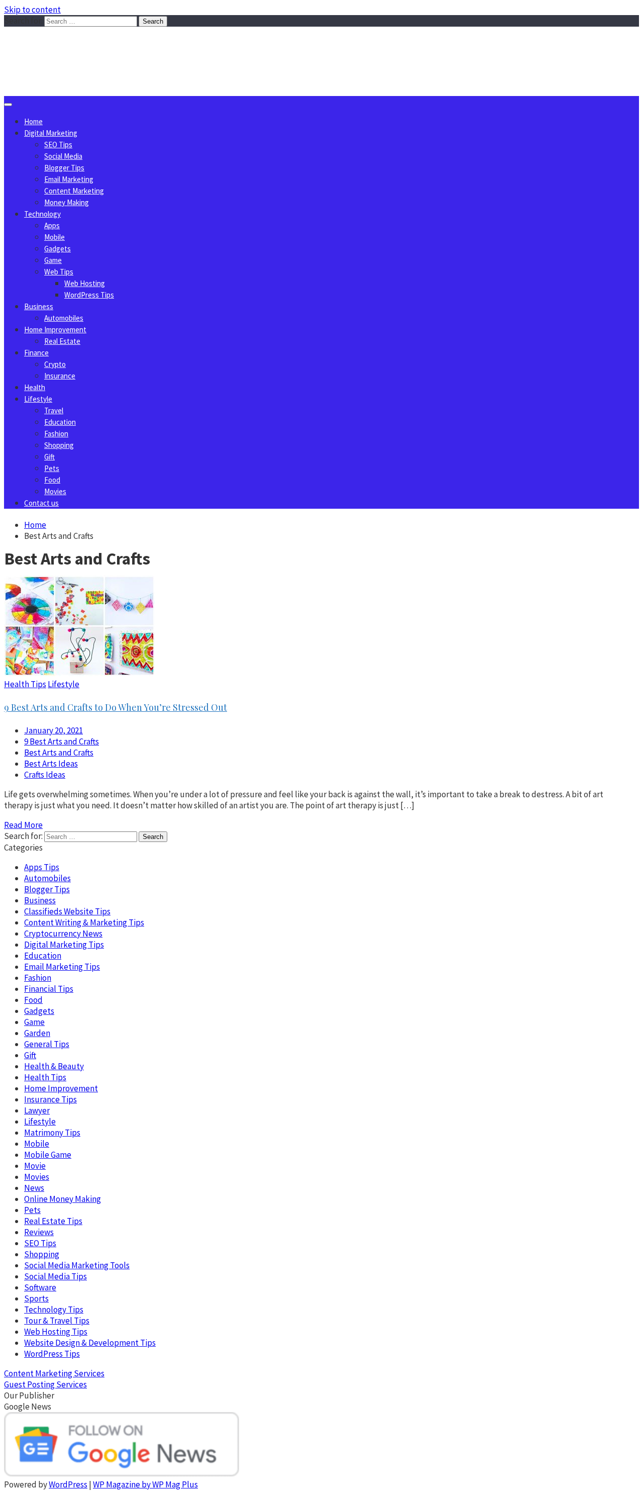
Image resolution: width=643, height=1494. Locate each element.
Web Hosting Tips (55, 1331)
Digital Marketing (50, 133)
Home (33, 121)
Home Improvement (55, 329)
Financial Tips (48, 988)
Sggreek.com (78, 47)
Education (60, 422)
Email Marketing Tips (62, 966)
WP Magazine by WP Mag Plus (145, 1484)
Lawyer (37, 1110)
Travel (53, 410)
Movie (35, 1165)
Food (52, 480)
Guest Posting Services (45, 1384)
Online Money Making (62, 1198)
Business (38, 306)
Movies (55, 491)
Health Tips (25, 684)
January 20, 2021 (53, 730)
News (34, 1187)
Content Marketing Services (54, 1373)
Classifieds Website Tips (67, 911)
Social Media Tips (55, 1276)
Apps (52, 225)
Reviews (39, 1232)
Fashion (56, 433)
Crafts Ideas (44, 774)
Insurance (59, 376)
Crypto (55, 364)
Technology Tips (53, 1309)
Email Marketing (68, 179)
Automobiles (63, 318)
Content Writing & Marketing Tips (84, 922)
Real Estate (62, 341)
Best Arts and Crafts (58, 752)
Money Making (66, 202)
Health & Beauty (54, 1066)
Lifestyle (38, 399)
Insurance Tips (50, 1099)
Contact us (41, 503)
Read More (23, 824)
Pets (51, 468)
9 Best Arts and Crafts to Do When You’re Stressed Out (115, 707)
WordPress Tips (89, 295)
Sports (36, 1298)
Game (53, 260)
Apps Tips (41, 867)
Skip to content (32, 9)
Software (40, 1287)
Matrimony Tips (52, 1132)
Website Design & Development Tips (90, 1342)
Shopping (59, 445)
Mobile (54, 237)
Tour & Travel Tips (56, 1320)
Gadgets (57, 248)
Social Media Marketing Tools (77, 1265)
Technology (42, 214)
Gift (49, 456)
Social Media (63, 156)
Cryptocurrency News (63, 933)
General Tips (46, 1044)
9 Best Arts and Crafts (61, 741)
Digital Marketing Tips (64, 944)
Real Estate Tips (53, 1221)
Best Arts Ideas (51, 763)
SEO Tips (58, 144)
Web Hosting (84, 283)
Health (34, 387)
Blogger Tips (64, 167)
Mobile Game (47, 1154)
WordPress (68, 1484)
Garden (37, 1033)
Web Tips (58, 271)
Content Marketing (74, 191)
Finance (36, 352)
